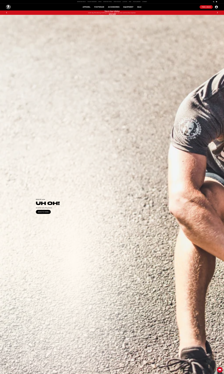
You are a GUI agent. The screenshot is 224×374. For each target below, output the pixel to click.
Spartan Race (81, 1)
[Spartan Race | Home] (8, 7)
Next (217, 12)
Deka (100, 1)
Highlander (136, 1)
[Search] (213, 1)
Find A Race (206, 7)
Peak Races (117, 1)
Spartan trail (107, 1)
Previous (6, 12)
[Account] (216, 7)
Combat (144, 1)
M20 (130, 1)
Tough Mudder (92, 1)
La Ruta (124, 1)
